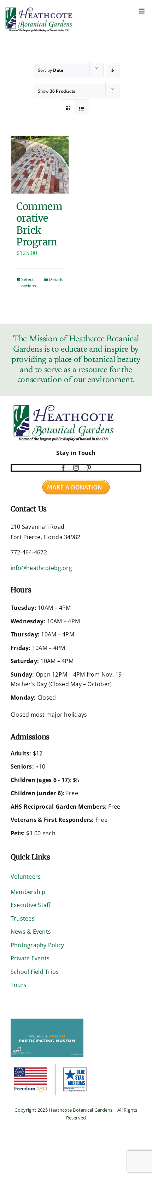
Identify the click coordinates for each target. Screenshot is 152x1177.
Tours (19, 985)
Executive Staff (31, 905)
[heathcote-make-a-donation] (76, 478)
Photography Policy (37, 945)
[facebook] (63, 468)
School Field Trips (35, 972)
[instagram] (76, 468)
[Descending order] (112, 70)
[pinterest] (89, 468)
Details (56, 279)
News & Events (31, 931)
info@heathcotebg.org (41, 568)
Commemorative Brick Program (39, 224)
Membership (28, 892)
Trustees (23, 918)
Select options (28, 282)
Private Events (30, 958)
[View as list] (82, 108)
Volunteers (26, 876)
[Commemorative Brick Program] (40, 165)
